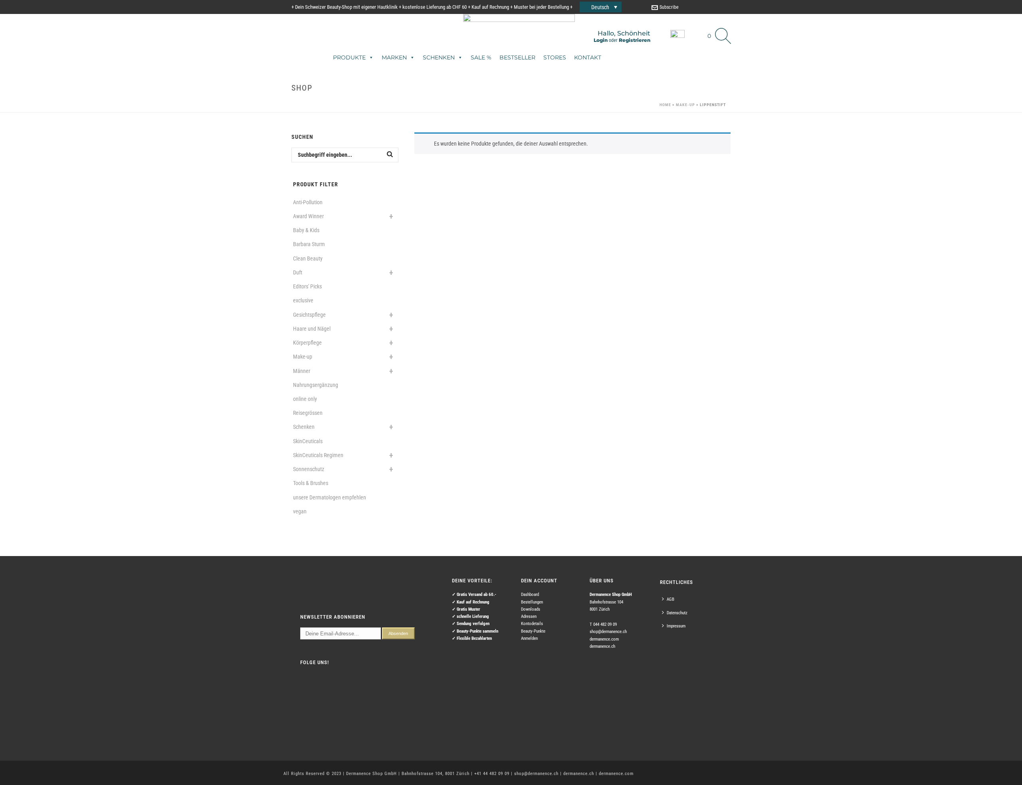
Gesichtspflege (309, 315)
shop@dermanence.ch (608, 631)
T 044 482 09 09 (603, 624)
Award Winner (308, 216)
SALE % (481, 57)
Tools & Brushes (310, 483)
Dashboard (530, 594)
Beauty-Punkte (533, 631)
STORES (554, 57)
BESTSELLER (517, 57)
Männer (301, 371)
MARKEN (394, 57)
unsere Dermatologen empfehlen (329, 497)
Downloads (530, 609)
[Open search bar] (723, 24)
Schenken (304, 427)
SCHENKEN (439, 57)
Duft (297, 272)
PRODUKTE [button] (349, 57)
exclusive (303, 300)
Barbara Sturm (309, 244)
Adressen (529, 616)
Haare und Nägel (312, 328)
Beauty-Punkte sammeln (477, 631)
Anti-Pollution (308, 202)
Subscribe (669, 7)
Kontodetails (532, 623)
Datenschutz (677, 612)
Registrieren (634, 40)
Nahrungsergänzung (315, 385)
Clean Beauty (308, 258)
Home (665, 105)
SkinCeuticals (308, 441)
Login (601, 40)
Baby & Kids (306, 230)
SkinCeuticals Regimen (318, 455)
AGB (670, 599)
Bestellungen (532, 602)
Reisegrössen (308, 413)
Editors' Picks (307, 286)
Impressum (676, 626)
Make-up (685, 105)
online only (305, 399)
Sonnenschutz (308, 469)
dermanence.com (604, 639)
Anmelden (529, 638)
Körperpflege (307, 342)
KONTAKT (587, 57)
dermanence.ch (602, 646)
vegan (300, 511)
